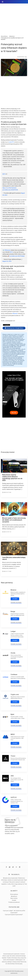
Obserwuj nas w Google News (15, 328)
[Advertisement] (14, 18)
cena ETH (11, 142)
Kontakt (14, 900)
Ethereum (15, 313)
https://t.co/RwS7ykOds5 (9, 188)
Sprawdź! (15, 598)
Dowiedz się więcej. (16, 602)
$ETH (3, 174)
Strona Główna (4, 36)
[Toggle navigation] (2, 2)
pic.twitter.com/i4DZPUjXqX (16, 256)
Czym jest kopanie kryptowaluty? (14, 914)
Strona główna (14, 894)
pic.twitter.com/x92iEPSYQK (10, 190)
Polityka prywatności (14, 902)
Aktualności (12, 36)
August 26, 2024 (6, 261)
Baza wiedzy (14, 898)
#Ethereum (7, 250)
